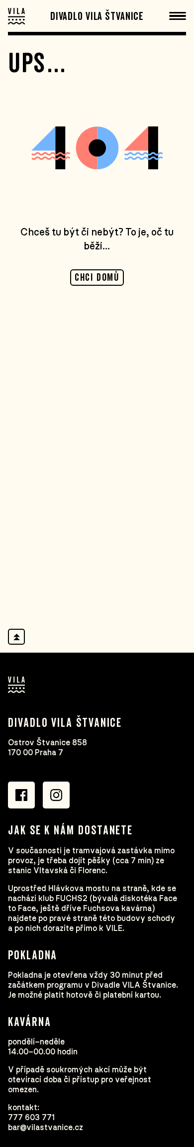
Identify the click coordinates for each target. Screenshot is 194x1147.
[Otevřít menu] (177, 16)
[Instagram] (56, 795)
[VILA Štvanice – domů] (16, 16)
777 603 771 (31, 1118)
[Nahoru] (16, 637)
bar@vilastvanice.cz (45, 1128)
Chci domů (97, 277)
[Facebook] (21, 795)
